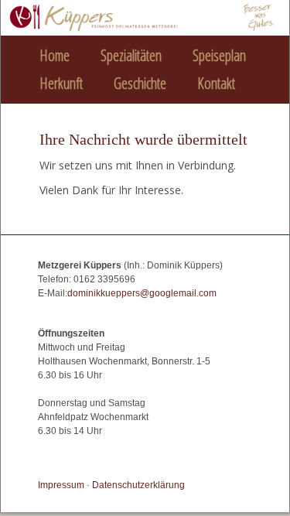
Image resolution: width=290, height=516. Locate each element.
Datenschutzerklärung (138, 485)
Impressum (61, 485)
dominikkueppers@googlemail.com (142, 293)
